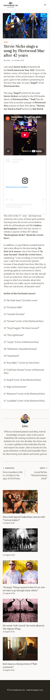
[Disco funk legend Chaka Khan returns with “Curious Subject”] (25, 501)
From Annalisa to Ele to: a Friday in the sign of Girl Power (12, 473)
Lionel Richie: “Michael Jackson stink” (39, 473)
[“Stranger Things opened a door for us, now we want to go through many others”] (25, 572)
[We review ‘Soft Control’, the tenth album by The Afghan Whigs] (25, 610)
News (6, 42)
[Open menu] (45, 4)
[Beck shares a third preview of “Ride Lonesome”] (25, 648)
